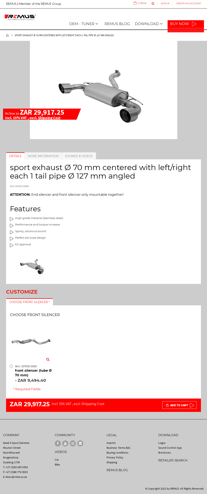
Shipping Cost (49, 117)
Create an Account (188, 3)
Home (7, 35)
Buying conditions (117, 452)
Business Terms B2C (119, 448)
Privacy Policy (115, 457)
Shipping (112, 462)
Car (57, 459)
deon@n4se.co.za (16, 477)
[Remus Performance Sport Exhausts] (20, 17)
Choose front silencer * (29, 302)
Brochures (164, 452)
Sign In (165, 3)
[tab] (15, 156)
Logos (162, 443)
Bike (57, 464)
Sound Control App (170, 448)
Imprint (111, 443)
